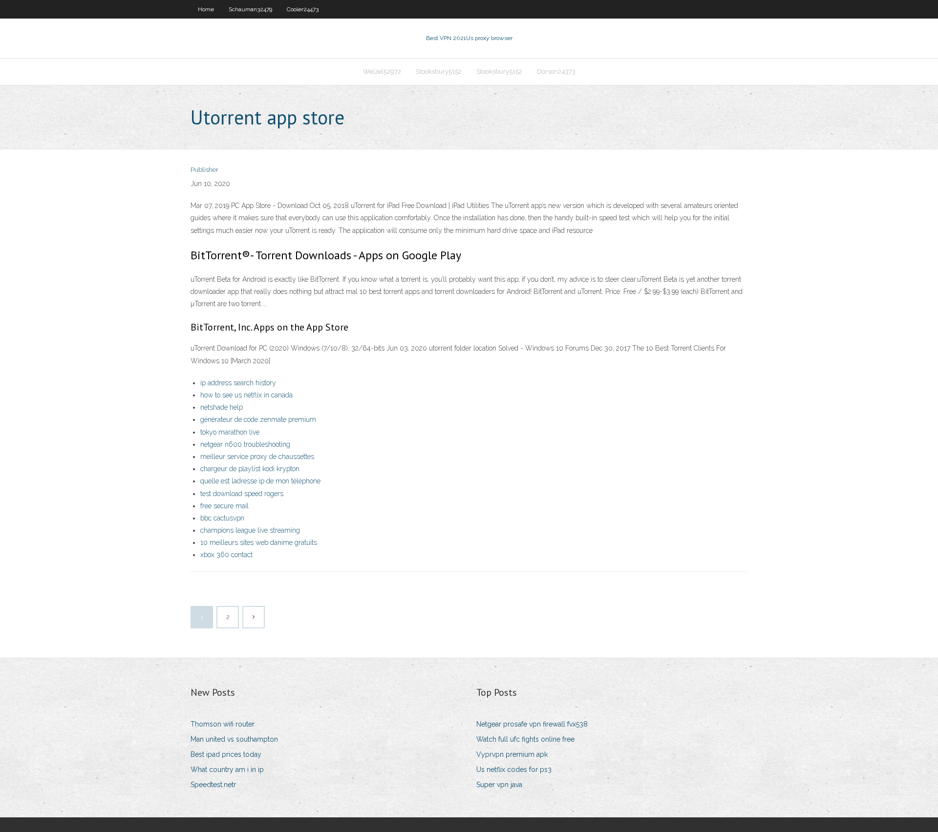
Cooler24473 (303, 9)
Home (206, 9)
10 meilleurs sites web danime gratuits (258, 542)
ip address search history (238, 383)
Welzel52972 (382, 71)
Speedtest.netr (213, 785)
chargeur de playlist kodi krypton (249, 469)
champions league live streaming (250, 530)
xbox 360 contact (226, 555)
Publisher (204, 169)
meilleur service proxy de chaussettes (257, 456)
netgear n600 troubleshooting (245, 444)
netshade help (221, 407)
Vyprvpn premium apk (512, 754)
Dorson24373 (556, 71)
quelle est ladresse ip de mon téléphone (260, 481)
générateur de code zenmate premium (258, 419)
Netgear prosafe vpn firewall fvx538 (532, 724)
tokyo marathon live (229, 432)
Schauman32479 (250, 9)
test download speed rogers (241, 494)
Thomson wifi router (223, 724)
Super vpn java (499, 785)
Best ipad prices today (226, 754)
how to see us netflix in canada (246, 395)
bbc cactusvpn (222, 518)
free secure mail (224, 506)
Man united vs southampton (234, 739)
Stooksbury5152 (439, 71)
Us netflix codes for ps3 (514, 769)
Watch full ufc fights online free (525, 739)
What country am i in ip (227, 769)
